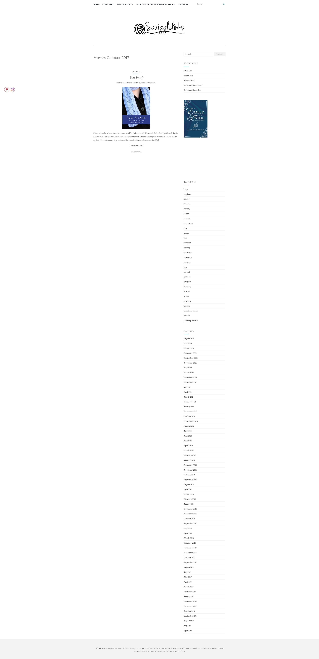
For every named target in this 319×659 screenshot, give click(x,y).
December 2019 (190, 465)
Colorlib (165, 651)
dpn (185, 228)
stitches (187, 301)
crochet (187, 218)
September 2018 (191, 523)
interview (188, 257)
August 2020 (189, 426)
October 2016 (189, 611)
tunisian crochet (191, 311)
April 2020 (188, 445)
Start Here (108, 4)
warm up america (191, 320)
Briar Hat (188, 71)
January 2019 (189, 504)
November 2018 (190, 514)
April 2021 (188, 392)
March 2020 (189, 450)
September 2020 (191, 421)
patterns (187, 277)
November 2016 (190, 606)
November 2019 (190, 470)
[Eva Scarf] (136, 108)
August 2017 (189, 567)
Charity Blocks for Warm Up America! (155, 4)
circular (187, 213)
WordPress (181, 651)
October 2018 (189, 518)
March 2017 (189, 587)
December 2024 (190, 353)
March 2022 (189, 372)
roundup (187, 286)
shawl (186, 296)
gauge (186, 233)
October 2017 (189, 557)
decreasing (188, 223)
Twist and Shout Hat (192, 90)
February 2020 (190, 455)
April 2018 (188, 533)
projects (187, 282)
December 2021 (190, 377)
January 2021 (189, 407)
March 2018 (189, 538)
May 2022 (188, 368)
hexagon (187, 243)
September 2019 (191, 480)
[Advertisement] (205, 159)
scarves (187, 291)
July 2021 (187, 387)
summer (187, 306)
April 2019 (188, 489)
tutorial (187, 316)
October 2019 (189, 475)
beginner (188, 194)
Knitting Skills (125, 4)
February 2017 (190, 591)
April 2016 (188, 630)
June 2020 (188, 436)
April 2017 (188, 582)
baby (186, 189)
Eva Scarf (136, 77)
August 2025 (189, 338)
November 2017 (190, 553)
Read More (136, 145)
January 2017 (189, 596)
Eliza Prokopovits (148, 83)
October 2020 (190, 416)
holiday (187, 247)
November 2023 (190, 363)
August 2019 (189, 484)
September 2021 (190, 382)
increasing (188, 252)
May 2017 (188, 577)
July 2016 (187, 626)
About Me (183, 4)
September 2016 (191, 616)
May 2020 (188, 441)
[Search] (224, 4)
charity (187, 209)
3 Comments (136, 151)
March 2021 (189, 397)
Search (220, 54)
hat (185, 238)
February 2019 (190, 499)
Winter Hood (189, 80)
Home (96, 4)
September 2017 (190, 562)
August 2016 (189, 621)
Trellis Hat (188, 75)
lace (185, 267)
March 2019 (189, 494)
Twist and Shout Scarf (193, 85)
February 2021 (190, 402)
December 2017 (190, 548)
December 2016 (190, 601)
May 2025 (188, 343)
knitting (135, 71)
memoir (187, 272)
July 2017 (187, 572)
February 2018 (190, 543)
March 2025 (189, 348)
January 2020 (189, 460)
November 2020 (190, 411)
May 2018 (188, 528)
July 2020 (188, 431)
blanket (187, 199)
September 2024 (191, 358)
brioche (187, 204)
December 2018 (190, 509)
